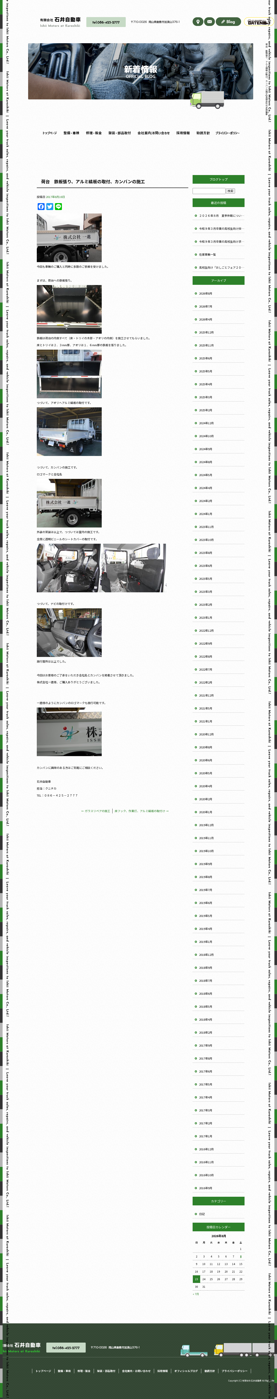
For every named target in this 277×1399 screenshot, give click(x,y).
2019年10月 (206, 851)
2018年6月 (205, 993)
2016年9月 (205, 1188)
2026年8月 (205, 293)
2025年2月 (205, 410)
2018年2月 (205, 1032)
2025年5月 (205, 371)
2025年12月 (206, 332)
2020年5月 (205, 773)
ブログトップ (218, 179)
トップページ (49, 132)
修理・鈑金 (92, 132)
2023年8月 (205, 553)
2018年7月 (205, 980)
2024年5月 (205, 475)
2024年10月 (206, 436)
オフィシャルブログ (186, 1371)
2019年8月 (205, 877)
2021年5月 (205, 708)
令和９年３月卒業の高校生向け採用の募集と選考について (222, 228)
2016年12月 (206, 1149)
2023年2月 (205, 604)
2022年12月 (206, 630)
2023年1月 (205, 617)
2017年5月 (205, 1084)
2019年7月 (205, 890)
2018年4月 (205, 1019)
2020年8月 (205, 747)
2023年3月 (205, 592)
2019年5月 (205, 916)
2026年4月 (205, 319)
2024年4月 (205, 488)
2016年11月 (206, 1162)
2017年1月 (205, 1136)
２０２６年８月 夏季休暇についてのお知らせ (222, 216)
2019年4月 (205, 929)
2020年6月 (205, 760)
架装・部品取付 (117, 132)
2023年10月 (206, 540)
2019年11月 (206, 838)
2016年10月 (206, 1175)
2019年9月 (205, 864)
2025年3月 (205, 397)
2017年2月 (205, 1123)
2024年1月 (205, 514)
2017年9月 (205, 1045)
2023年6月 (205, 566)
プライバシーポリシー (227, 132)
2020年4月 (205, 786)
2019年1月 (205, 942)
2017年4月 (205, 1097)
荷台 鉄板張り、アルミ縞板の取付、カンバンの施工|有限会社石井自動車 (266, 79)
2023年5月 (205, 579)
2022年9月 (205, 643)
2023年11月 (206, 527)
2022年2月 (205, 682)
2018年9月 (205, 968)
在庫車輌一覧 (207, 254)
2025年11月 (206, 345)
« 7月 (196, 1294)
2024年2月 (205, 501)
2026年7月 (205, 306)
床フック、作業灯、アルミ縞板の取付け (142, 811)
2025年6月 (205, 358)
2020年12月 (206, 734)
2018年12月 (206, 955)
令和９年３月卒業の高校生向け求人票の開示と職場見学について (222, 241)
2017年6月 (205, 1071)
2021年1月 (205, 721)
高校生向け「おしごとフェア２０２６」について (222, 267)
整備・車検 (70, 132)
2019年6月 (205, 903)
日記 (202, 1214)
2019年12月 (206, 825)
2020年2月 (205, 799)
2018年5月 (205, 1006)
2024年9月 (205, 449)
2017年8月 (205, 1058)
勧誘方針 (203, 132)
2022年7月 (205, 669)
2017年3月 (205, 1110)
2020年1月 (205, 812)
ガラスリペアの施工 (95, 811)
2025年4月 (205, 384)
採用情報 (182, 132)
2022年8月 (205, 656)
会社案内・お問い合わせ (151, 132)
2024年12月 (206, 423)
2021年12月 (206, 695)
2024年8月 (205, 462)
